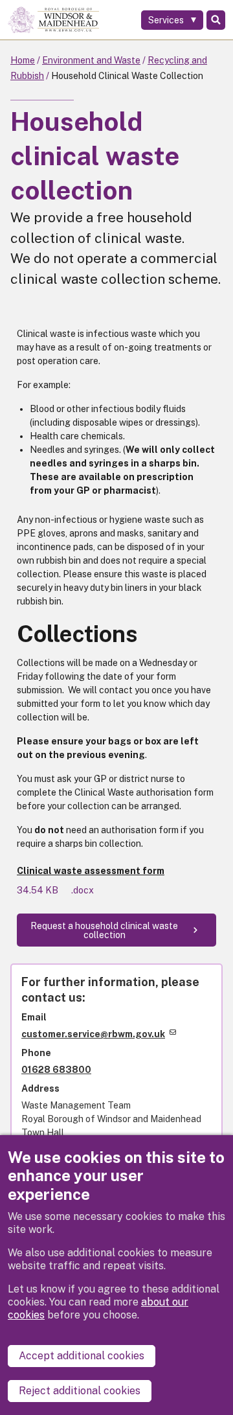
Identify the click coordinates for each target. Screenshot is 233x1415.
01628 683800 (56, 1069)
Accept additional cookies (81, 1356)
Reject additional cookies (79, 1391)
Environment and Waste (91, 60)
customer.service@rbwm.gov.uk (93, 1034)
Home (22, 60)
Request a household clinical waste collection (104, 930)
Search (215, 20)
